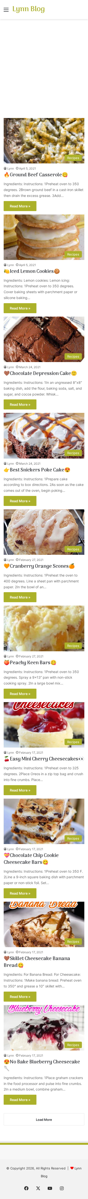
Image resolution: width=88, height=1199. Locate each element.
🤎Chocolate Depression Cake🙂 (40, 374)
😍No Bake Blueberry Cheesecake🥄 (42, 1065)
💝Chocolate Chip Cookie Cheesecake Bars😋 (31, 859)
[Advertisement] (44, 70)
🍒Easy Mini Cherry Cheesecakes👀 (44, 759)
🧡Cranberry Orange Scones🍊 (39, 566)
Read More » (20, 206)
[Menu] (6, 11)
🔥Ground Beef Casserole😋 (36, 175)
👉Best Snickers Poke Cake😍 (37, 470)
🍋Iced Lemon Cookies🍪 (32, 272)
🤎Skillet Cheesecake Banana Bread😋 (37, 962)
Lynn (10, 168)
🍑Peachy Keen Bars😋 (30, 663)
